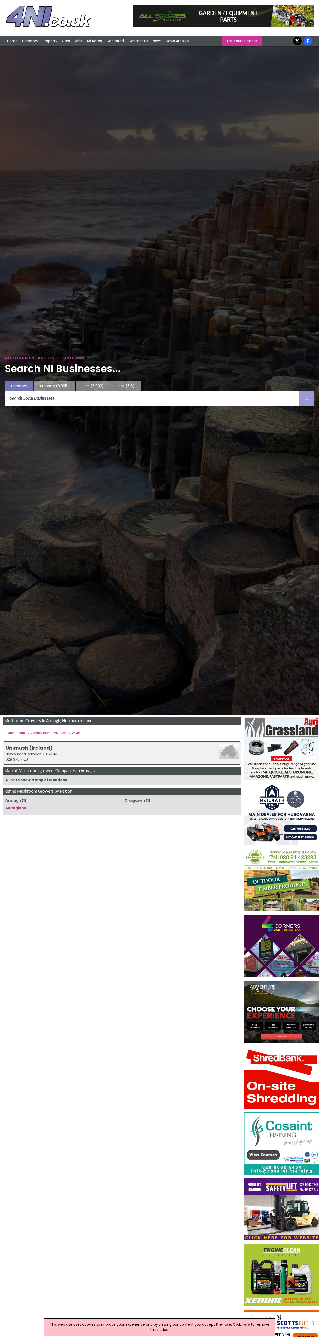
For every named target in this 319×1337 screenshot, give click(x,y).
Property (50, 40)
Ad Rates (94, 40)
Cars (66, 40)
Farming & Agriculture (33, 733)
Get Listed (115, 40)
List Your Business (242, 40)
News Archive (177, 40)
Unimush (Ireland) (29, 747)
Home (12, 40)
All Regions (15, 807)
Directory (30, 40)
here (246, 1324)
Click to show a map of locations (36, 779)
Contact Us (138, 40)
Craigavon (135, 800)
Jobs (78, 40)
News (157, 40)
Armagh (13, 800)
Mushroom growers (66, 733)
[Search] (306, 398)
